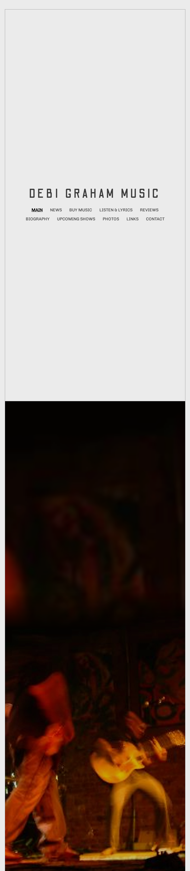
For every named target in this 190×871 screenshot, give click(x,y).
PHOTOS (111, 218)
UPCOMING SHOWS (76, 218)
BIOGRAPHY (38, 218)
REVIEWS (149, 210)
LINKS (133, 218)
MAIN (37, 210)
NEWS (56, 210)
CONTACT (155, 218)
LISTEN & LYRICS (116, 210)
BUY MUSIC (80, 210)
